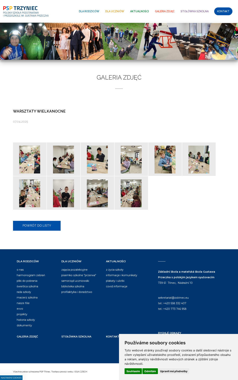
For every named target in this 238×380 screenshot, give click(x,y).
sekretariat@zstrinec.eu (173, 297)
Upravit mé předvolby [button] (173, 371)
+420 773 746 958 (174, 309)
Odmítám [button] (150, 371)
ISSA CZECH (80, 371)
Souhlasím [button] (133, 371)
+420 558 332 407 (174, 303)
